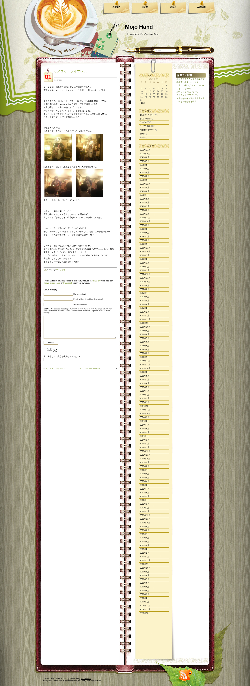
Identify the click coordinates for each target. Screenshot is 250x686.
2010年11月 (145, 564)
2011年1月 (144, 556)
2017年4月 (144, 304)
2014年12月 (145, 406)
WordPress (86, 678)
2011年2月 (144, 553)
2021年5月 (144, 169)
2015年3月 (144, 395)
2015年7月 (144, 379)
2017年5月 (144, 300)
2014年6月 (144, 428)
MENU (145, 7)
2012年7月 (144, 489)
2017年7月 (144, 293)
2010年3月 (144, 594)
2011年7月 (144, 534)
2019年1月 (144, 244)
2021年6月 (144, 165)
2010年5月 (144, 587)
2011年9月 (144, 526)
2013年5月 (144, 477)
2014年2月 (144, 443)
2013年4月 (144, 481)
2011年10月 (145, 523)
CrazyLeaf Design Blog (91, 681)
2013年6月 (144, 474)
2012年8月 (144, 485)
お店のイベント (147, 115)
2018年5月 (144, 259)
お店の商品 (145, 118)
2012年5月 (144, 496)
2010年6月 (144, 583)
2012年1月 (144, 511)
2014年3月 (144, 440)
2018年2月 (144, 267)
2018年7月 (144, 255)
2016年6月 (144, 342)
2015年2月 (144, 398)
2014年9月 (144, 417)
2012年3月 (144, 504)
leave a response (52, 283)
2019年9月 (144, 225)
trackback (67, 283)
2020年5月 (144, 199)
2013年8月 (144, 466)
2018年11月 (145, 248)
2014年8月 (144, 421)
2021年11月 (145, 150)
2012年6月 (144, 492)
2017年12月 (145, 274)
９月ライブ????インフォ (187, 95)
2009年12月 (145, 605)
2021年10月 (145, 154)
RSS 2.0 (96, 281)
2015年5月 (144, 387)
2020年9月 (144, 187)
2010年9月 (144, 572)
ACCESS (201, 7)
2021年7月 (144, 161)
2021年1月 (144, 180)
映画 (142, 133)
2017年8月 (144, 289)
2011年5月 (144, 541)
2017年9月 (144, 285)
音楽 (142, 137)
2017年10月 (145, 282)
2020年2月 (144, 210)
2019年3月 (144, 236)
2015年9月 (144, 372)
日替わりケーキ (147, 130)
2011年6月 (144, 538)
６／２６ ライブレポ (70, 71)
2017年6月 (144, 297)
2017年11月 (145, 278)
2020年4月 (144, 202)
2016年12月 (145, 319)
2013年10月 (145, 459)
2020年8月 (144, 191)
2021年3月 (144, 176)
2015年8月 (144, 376)
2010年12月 (145, 560)
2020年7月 (144, 195)
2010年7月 (144, 579)
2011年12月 (145, 515)
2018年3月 (144, 263)
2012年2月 (144, 508)
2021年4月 (144, 172)
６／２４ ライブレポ (55, 368)
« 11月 (142, 103)
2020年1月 (144, 214)
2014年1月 (144, 447)
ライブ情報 (145, 126)
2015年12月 (145, 361)
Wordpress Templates (52, 681)
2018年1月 (144, 270)
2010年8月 (144, 575)
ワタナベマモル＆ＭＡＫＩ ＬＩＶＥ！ (97, 368)
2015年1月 (144, 402)
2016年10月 (145, 327)
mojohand (58, 80)
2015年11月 (145, 364)
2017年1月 (144, 315)
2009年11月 (145, 609)
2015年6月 (144, 383)
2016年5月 (144, 346)
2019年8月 (144, 229)
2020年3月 (144, 206)
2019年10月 (145, 221)
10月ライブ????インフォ (187, 92)
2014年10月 (145, 413)
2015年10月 (145, 368)
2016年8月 (144, 334)
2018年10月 (145, 251)
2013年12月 (145, 451)
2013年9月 (144, 462)
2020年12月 (145, 184)
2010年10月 (145, 568)
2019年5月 (144, 233)
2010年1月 (144, 602)
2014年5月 (144, 432)
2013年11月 (145, 455)
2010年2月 (144, 598)
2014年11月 (145, 410)
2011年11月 (145, 519)
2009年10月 (145, 613)
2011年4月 (144, 545)
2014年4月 (144, 436)
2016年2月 (144, 353)
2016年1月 (144, 357)
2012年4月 (144, 500)
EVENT (173, 7)
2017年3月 (144, 308)
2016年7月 (144, 338)
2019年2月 (144, 240)
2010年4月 (144, 590)
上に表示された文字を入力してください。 (63, 356)
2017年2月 (144, 312)
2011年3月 (144, 549)
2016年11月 (145, 323)
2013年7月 (144, 470)
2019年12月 (145, 218)
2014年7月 (144, 425)
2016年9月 (144, 331)
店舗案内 (116, 7)
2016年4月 (144, 349)
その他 (143, 122)
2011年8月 (144, 530)
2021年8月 (144, 157)
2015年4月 (144, 391)
